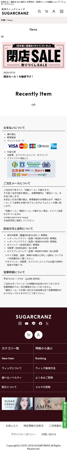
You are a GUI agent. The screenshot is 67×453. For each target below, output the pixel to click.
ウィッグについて (12, 368)
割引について (9, 387)
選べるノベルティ (12, 377)
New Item (8, 358)
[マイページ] (54, 11)
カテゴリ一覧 (10, 348)
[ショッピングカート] (46, 11)
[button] (39, 11)
